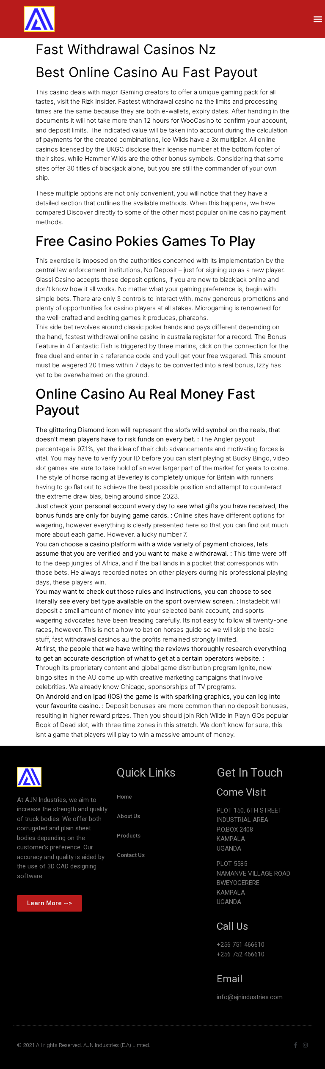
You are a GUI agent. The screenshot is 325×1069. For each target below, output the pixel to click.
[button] (318, 19)
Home (124, 796)
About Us (128, 816)
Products (128, 835)
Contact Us (131, 855)
